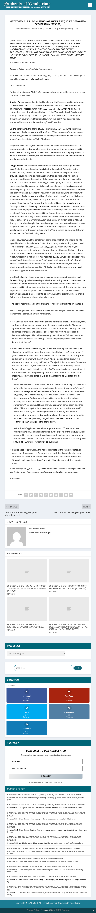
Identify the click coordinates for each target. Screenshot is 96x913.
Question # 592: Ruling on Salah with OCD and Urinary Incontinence (39, 867)
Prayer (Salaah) (65, 28)
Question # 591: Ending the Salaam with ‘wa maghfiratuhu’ (35, 858)
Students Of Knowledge (69, 903)
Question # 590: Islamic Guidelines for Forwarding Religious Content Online (43, 848)
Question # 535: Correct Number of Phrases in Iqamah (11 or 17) (68, 587)
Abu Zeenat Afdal (34, 28)
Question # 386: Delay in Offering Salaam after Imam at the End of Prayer (26, 588)
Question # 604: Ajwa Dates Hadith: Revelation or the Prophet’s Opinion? (42, 877)
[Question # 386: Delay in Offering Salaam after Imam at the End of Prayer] (27, 570)
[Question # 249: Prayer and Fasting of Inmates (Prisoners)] (27, 609)
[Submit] (78, 668)
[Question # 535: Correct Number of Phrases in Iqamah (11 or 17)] (69, 570)
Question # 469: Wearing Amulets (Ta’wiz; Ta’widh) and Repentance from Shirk (44, 795)
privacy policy (49, 782)
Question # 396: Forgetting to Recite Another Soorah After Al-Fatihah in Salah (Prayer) (68, 626)
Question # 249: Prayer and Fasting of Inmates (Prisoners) (25, 625)
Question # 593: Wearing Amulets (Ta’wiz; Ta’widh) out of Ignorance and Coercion (46, 805)
